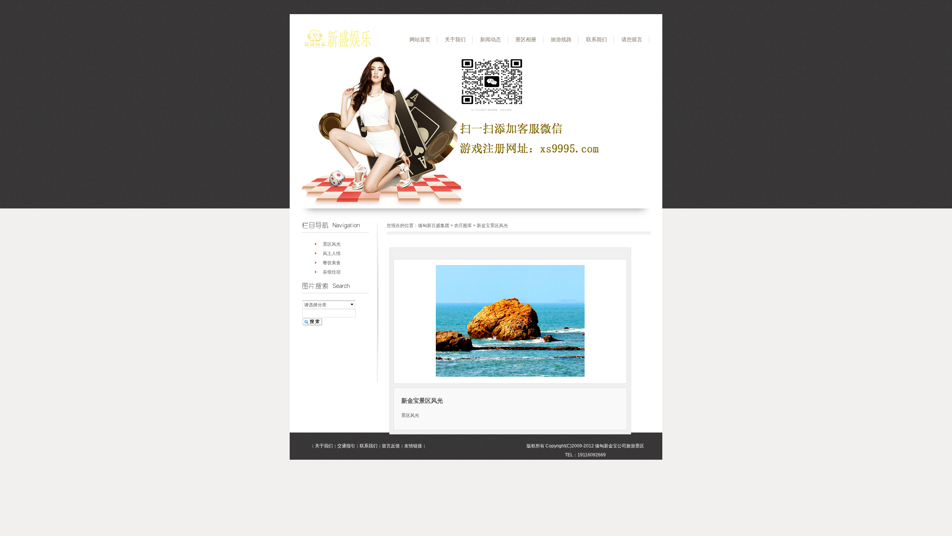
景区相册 (525, 39)
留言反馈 (391, 446)
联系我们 (596, 39)
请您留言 (631, 39)
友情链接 (413, 446)
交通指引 (346, 446)
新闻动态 (490, 39)
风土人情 (332, 253)
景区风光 (332, 244)
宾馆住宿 (332, 272)
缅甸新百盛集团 (433, 225)
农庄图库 (463, 225)
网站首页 (419, 39)
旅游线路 (561, 39)
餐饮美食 (332, 262)
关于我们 (455, 39)
